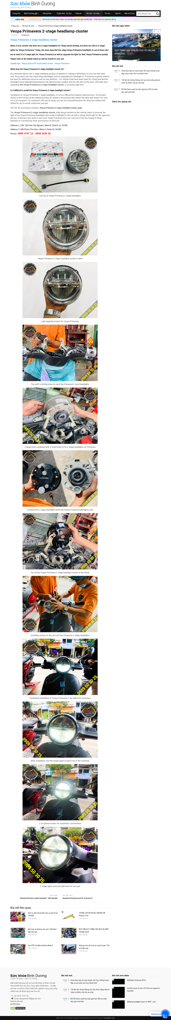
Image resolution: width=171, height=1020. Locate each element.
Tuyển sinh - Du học (64, 13)
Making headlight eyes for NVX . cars (141, 1002)
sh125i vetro (15, 1004)
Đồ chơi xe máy (28, 26)
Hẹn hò (118, 13)
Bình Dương (32, 3)
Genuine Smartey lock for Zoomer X (77, 898)
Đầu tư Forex (130, 13)
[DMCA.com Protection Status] (18, 1008)
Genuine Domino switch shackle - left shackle (39, 898)
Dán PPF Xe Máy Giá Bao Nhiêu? (40, 945)
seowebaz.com (109, 1018)
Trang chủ (16, 13)
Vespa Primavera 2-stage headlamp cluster (55, 26)
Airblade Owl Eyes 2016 (136, 980)
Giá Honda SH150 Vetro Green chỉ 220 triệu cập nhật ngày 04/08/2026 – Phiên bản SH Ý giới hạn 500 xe (79, 19)
